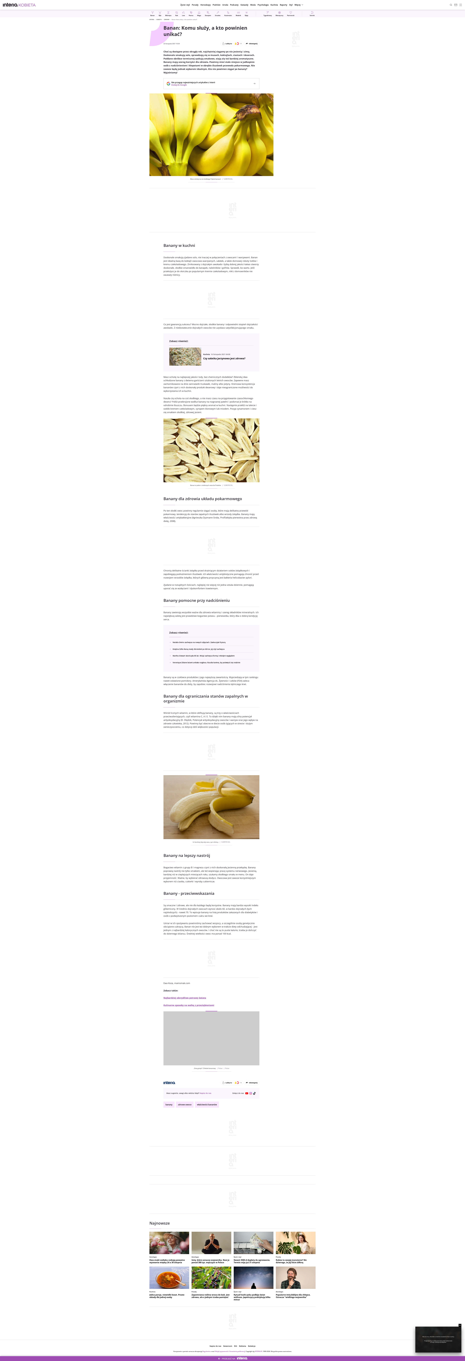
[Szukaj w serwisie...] (451, 5)
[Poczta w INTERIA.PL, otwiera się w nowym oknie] (455, 5)
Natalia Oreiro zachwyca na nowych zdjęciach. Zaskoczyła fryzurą (199, 642)
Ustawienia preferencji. (237, 1351)
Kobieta (159, 19)
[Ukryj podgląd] (460, 1325)
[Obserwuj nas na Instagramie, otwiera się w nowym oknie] (251, 1093)
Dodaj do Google (192, 85)
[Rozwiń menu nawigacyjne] (460, 5)
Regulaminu (206, 1351)
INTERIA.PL (259, 1351)
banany (169, 1104)
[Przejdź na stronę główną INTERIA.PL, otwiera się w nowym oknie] (10, 5)
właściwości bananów (207, 1104)
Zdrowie (166, 19)
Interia (151, 19)
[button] (205, 5)
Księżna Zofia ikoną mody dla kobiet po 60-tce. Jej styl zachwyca (199, 649)
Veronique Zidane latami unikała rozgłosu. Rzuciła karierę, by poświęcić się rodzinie (206, 662)
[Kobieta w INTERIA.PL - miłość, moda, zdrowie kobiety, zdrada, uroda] (27, 5)
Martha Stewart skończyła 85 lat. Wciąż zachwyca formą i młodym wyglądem (204, 656)
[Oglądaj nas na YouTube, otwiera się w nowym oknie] (247, 1093)
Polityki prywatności (222, 1351)
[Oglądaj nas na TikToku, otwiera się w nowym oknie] (254, 1093)
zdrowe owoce (184, 1104)
